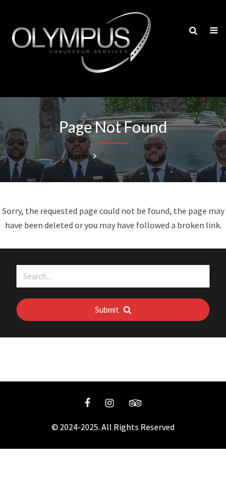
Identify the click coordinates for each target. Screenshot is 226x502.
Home (79, 155)
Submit (108, 309)
